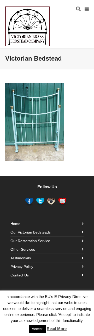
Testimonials (20, 258)
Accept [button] (37, 329)
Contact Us (19, 275)
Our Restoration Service (30, 241)
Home (15, 224)
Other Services (22, 249)
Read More (57, 328)
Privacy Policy (21, 266)
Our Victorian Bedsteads (30, 232)
